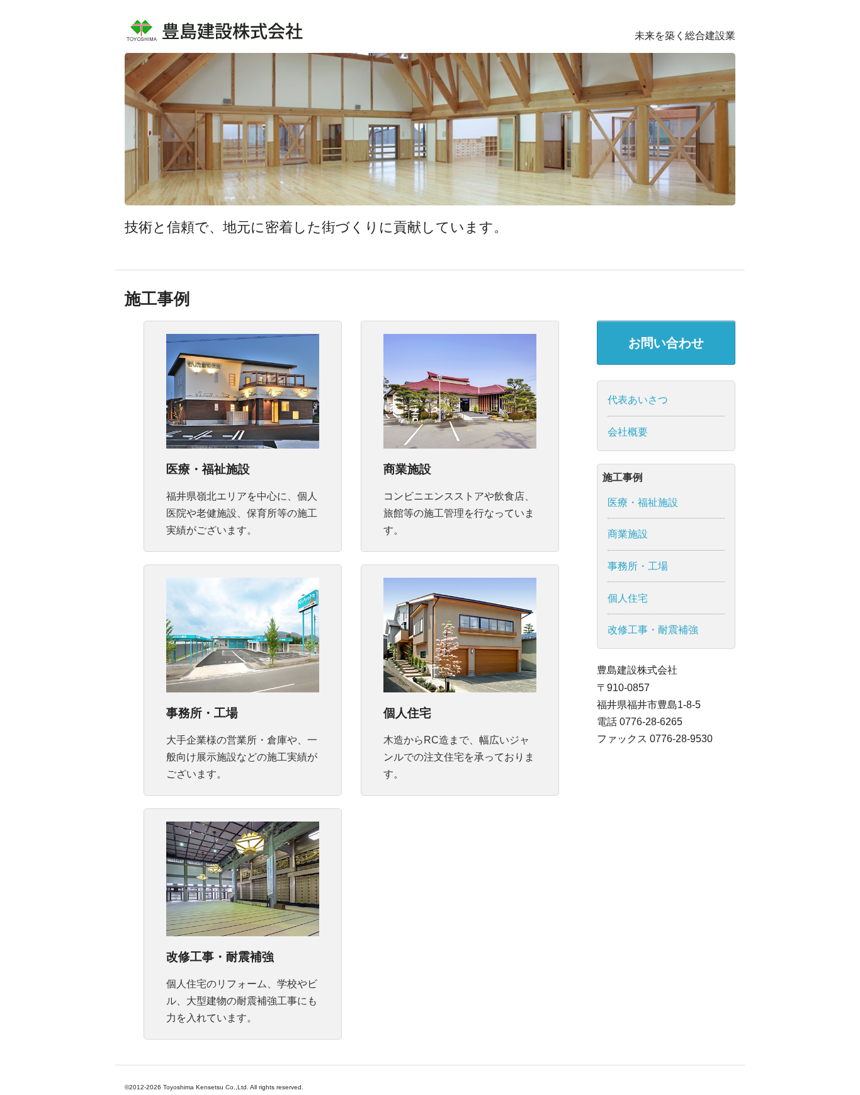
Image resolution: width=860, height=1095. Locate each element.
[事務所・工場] (242, 634)
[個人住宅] (459, 634)
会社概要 (628, 432)
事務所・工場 (202, 712)
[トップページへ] (216, 28)
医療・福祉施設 (208, 469)
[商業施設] (459, 390)
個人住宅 (407, 712)
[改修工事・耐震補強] (242, 878)
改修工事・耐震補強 (220, 956)
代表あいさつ (638, 399)
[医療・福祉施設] (242, 390)
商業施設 (407, 469)
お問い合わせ (666, 343)
